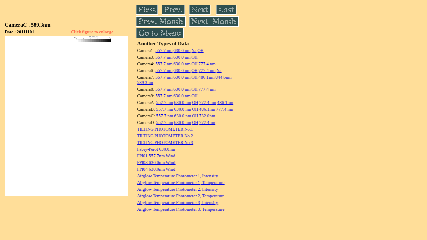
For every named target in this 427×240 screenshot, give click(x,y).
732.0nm (207, 115)
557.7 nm (163, 50)
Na (193, 50)
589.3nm (145, 82)
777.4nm (207, 122)
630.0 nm (181, 50)
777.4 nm (207, 63)
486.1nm (206, 77)
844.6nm (224, 77)
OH (200, 50)
